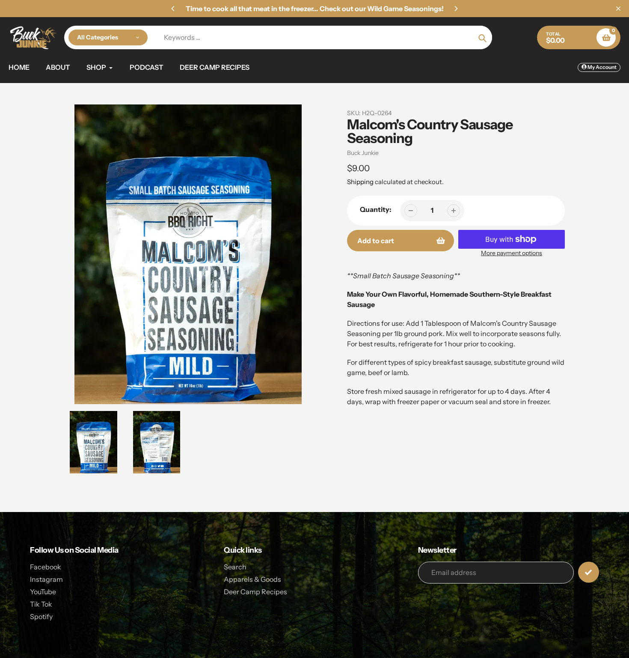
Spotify (41, 616)
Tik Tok (41, 604)
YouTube (43, 591)
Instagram (46, 579)
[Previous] (173, 8)
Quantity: (376, 209)
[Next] (455, 8)
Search (235, 567)
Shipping (360, 182)
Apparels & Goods (252, 579)
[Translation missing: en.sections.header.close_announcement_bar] (618, 8)
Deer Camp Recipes (255, 591)
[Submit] (588, 572)
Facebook (45, 567)
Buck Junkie (363, 153)
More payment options (511, 253)
